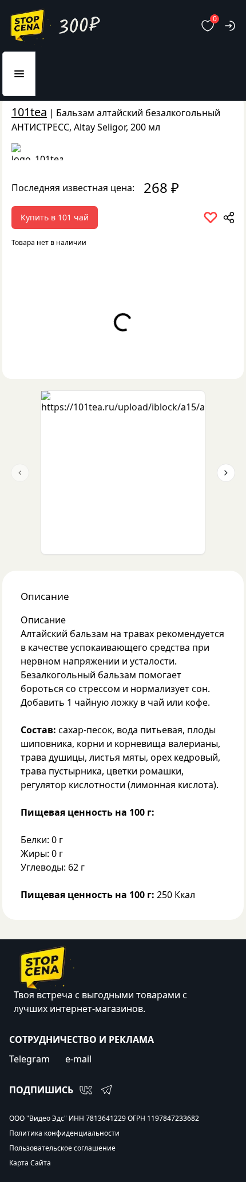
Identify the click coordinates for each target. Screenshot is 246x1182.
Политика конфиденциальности (64, 1133)
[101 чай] (123, 151)
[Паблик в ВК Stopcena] (86, 1090)
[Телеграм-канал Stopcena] (106, 1090)
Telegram (29, 1059)
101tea (29, 112)
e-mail (78, 1059)
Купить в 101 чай (55, 217)
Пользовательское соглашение (62, 1148)
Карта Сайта (30, 1163)
